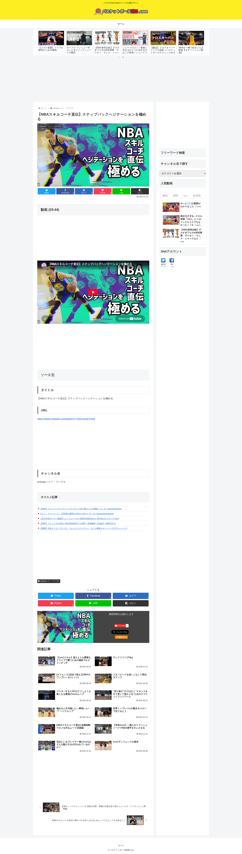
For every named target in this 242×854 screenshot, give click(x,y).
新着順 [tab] (197, 195)
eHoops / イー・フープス (49, 581)
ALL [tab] (185, 195)
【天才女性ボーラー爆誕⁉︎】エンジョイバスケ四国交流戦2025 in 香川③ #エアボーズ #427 (79, 518)
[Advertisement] (121, 77)
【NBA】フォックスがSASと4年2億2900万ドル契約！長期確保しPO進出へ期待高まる (78, 523)
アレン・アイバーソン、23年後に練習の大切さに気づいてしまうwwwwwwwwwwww (77, 513)
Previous (35, 42)
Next (206, 42)
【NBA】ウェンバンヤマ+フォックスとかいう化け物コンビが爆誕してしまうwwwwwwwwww (81, 509)
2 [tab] (123, 57)
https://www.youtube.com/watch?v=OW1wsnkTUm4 (66, 418)
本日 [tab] (165, 195)
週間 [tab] (175, 195)
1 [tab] (118, 57)
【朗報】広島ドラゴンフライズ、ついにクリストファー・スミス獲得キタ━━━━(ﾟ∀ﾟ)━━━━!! (83, 528)
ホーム (121, 845)
